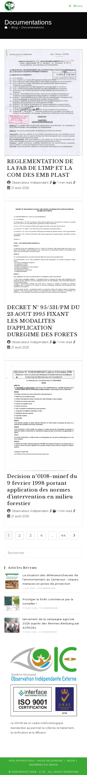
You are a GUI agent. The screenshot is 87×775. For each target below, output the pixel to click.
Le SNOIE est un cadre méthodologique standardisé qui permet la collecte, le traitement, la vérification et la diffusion (42, 727)
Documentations (32, 27)
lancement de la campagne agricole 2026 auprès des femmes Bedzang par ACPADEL (50, 623)
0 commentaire (46, 588)
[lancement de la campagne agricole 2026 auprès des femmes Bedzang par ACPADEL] (11, 625)
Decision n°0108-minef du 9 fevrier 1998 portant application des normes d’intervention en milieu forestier (42, 489)
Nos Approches (21, 760)
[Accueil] (5, 27)
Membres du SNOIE (43, 764)
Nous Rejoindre (50, 760)
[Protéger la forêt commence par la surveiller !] (11, 603)
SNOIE (71, 760)
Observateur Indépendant (30, 182)
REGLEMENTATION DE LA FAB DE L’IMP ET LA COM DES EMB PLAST (40, 168)
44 (63, 535)
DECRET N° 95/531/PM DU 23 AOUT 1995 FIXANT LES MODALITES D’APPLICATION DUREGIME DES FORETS (43, 320)
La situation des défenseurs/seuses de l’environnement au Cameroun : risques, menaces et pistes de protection (50, 579)
